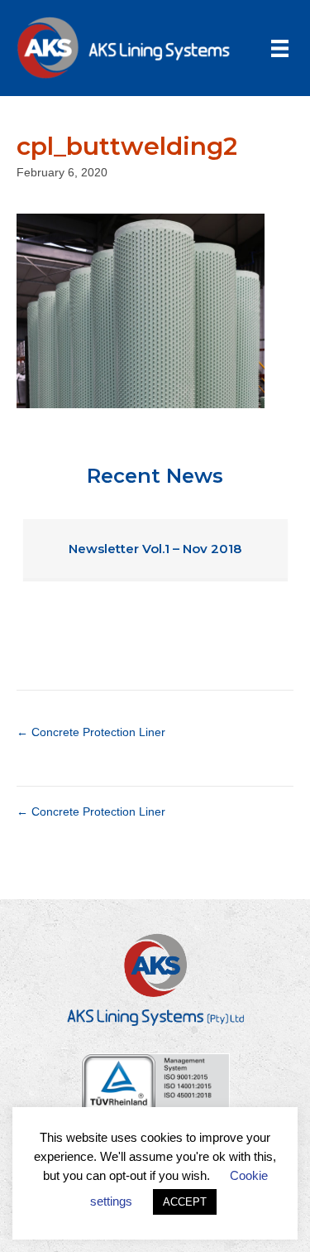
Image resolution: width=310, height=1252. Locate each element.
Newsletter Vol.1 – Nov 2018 (155, 548)
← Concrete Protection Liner (91, 732)
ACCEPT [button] (185, 1202)
